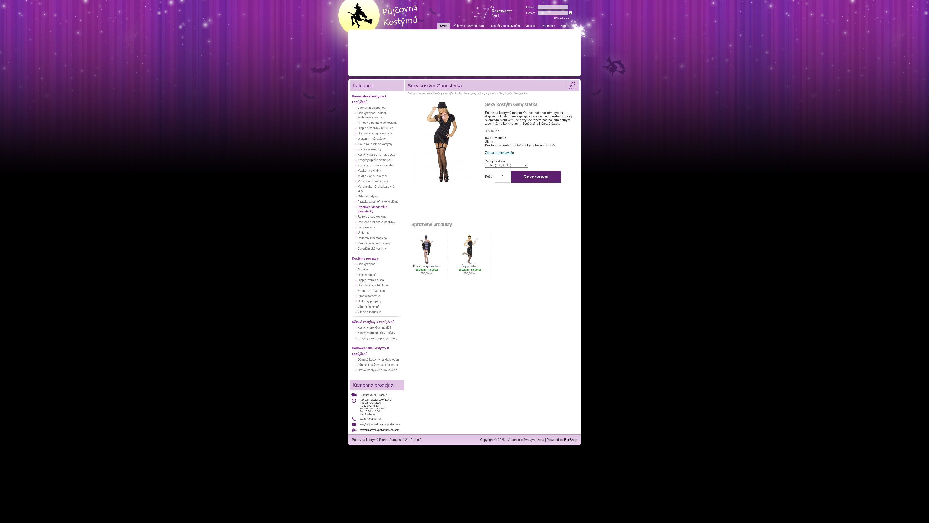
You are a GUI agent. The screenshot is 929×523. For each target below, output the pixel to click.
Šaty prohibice (469, 270)
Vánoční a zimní (368, 306)
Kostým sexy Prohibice (426, 270)
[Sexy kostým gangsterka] (442, 143)
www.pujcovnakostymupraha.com (379, 429)
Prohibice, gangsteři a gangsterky (373, 209)
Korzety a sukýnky (369, 149)
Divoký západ (366, 264)
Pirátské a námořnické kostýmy (378, 201)
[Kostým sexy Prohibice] (426, 249)
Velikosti (530, 26)
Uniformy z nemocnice (372, 238)
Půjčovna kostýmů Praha (469, 26)
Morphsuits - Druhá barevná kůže (376, 189)
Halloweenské (367, 275)
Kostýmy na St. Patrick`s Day (376, 154)
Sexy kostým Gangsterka (513, 93)
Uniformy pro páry (369, 301)
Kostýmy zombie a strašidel (375, 165)
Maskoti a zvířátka (369, 170)
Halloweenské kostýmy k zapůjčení (370, 351)
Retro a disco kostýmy (372, 216)
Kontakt (565, 26)
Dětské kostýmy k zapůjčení (373, 322)
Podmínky (548, 26)
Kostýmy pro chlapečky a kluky (378, 338)
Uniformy (363, 232)
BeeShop (570, 440)
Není (495, 15)
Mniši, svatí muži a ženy (373, 181)
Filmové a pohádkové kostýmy (377, 122)
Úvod (443, 26)
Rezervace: (502, 13)
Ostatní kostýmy (368, 196)
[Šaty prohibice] (469, 249)
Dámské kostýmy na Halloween (378, 359)
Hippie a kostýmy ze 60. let (375, 128)
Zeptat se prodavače (499, 152)
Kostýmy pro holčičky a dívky (376, 333)
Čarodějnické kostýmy (372, 248)
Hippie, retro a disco (371, 280)
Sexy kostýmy (366, 227)
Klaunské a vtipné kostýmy (375, 144)
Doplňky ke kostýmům (505, 26)
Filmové (363, 269)
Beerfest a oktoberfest (372, 107)
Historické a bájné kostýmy (375, 133)
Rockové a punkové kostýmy (376, 222)
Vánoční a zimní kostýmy (374, 243)
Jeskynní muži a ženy (372, 138)
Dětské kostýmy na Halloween (377, 370)
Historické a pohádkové (373, 285)
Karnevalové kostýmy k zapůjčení (369, 99)
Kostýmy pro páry (365, 258)
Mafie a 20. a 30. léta (371, 290)
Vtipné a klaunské (369, 312)
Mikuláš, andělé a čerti (372, 176)
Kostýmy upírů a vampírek (374, 160)
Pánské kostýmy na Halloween (378, 365)
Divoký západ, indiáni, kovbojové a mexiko (372, 115)
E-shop (412, 93)
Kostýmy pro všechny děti (374, 327)
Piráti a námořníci (369, 296)
